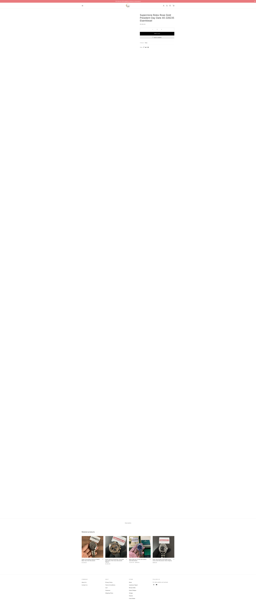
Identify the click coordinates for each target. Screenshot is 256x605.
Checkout (107, 590)
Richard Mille (132, 587)
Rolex (146, 42)
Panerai (131, 595)
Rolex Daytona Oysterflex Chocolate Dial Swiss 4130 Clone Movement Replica (114, 561)
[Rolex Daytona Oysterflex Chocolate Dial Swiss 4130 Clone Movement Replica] (116, 547)
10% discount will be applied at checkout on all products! (128, 1)
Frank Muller (132, 598)
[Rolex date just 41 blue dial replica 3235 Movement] (140, 547)
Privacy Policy (108, 582)
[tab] (128, 523)
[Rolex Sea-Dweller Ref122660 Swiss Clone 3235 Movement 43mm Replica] (163, 547)
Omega (131, 593)
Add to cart (157, 33)
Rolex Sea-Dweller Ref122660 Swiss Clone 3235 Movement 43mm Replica (162, 560)
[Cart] (173, 5)
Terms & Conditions (110, 585)
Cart (106, 587)
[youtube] (156, 585)
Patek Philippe (132, 590)
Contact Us (84, 585)
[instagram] (154, 585)
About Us (84, 582)
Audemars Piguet (133, 585)
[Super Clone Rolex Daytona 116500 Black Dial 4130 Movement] (92, 547)
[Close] (254, 1)
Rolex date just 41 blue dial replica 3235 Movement (137, 560)
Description (128, 523)
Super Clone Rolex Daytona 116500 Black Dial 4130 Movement (91, 560)
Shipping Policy (109, 593)
